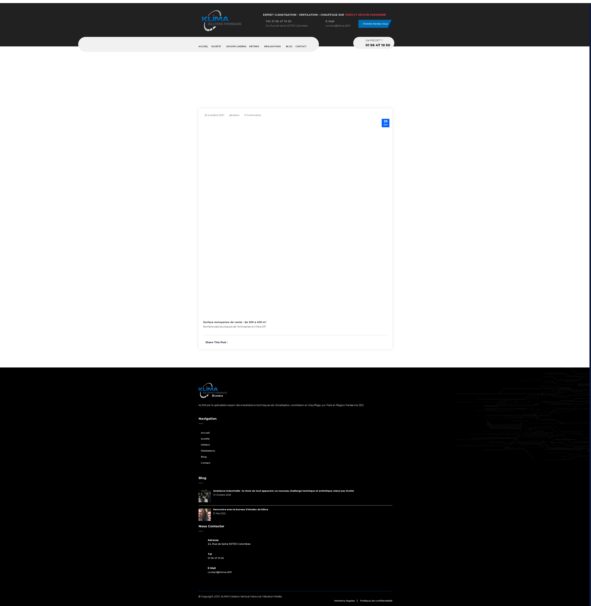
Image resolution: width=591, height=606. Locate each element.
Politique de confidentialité (376, 600)
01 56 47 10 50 (378, 45)
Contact (301, 46)
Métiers (254, 46)
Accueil (203, 46)
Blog (289, 46)
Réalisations (272, 46)
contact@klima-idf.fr (220, 572)
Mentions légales (344, 600)
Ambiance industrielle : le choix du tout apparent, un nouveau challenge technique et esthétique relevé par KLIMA (283, 490)
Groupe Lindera (236, 46)
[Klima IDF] (222, 32)
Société (216, 46)
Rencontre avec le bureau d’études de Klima (240, 509)
